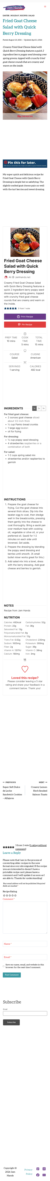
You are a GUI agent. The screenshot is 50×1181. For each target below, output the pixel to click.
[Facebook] (38, 1175)
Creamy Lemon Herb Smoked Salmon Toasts (39, 788)
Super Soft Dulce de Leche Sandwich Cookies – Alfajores (12, 790)
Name (8, 944)
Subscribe (11, 1022)
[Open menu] (45, 6)
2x (39, 408)
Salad (32, 16)
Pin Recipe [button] (26, 324)
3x (43, 408)
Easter (6, 16)
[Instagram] (44, 1169)
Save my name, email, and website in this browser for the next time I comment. (25, 966)
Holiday (15, 16)
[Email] (44, 1175)
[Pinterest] (38, 1169)
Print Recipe (26, 316)
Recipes (23, 16)
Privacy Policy (28, 1172)
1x (34, 408)
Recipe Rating (10, 891)
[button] (5, 308)
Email (7, 957)
